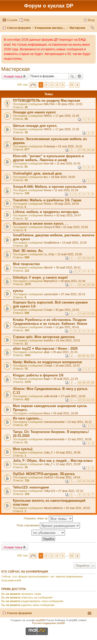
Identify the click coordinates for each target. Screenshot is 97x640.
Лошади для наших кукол (34, 112)
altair (47, 352)
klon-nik (49, 163)
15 (92, 400)
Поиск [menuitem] (92, 28)
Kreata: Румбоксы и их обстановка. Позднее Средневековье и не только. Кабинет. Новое (50, 322)
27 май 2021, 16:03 (73, 396)
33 (79, 285)
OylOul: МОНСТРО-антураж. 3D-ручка (43, 474)
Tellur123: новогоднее (31, 487)
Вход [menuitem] (91, 20)
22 (79, 481)
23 (84, 481)
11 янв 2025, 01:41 (68, 163)
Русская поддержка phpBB (48, 623)
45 (88, 382)
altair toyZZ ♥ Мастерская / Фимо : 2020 (45, 348)
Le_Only (49, 254)
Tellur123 (49, 490)
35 (88, 285)
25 (92, 481)
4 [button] (57, 84)
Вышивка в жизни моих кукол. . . (40, 223)
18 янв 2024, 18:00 (63, 176)
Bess (47, 413)
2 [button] (46, 84)
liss (46, 176)
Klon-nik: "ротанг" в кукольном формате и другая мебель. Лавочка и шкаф (48, 158)
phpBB (40, 620)
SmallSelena (51, 242)
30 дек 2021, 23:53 (67, 309)
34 (84, 285)
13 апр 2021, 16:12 (80, 421)
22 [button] (71, 84)
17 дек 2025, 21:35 (67, 129)
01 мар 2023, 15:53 (75, 227)
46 (92, 382)
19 (88, 258)
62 (92, 356)
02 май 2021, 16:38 (65, 413)
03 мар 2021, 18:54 (68, 477)
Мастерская (15, 69)
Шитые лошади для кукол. (35, 126)
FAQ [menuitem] (26, 20)
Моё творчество (26, 264)
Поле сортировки (28, 525)
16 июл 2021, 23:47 (67, 365)
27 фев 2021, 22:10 (70, 490)
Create (48, 309)
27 (79, 150)
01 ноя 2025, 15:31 (70, 146)
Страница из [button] (33, 85)
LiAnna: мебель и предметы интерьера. (46, 212)
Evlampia (49, 146)
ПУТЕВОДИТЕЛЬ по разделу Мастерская (46, 100)
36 (92, 285)
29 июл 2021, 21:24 (65, 352)
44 (84, 382)
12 (79, 400)
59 (79, 356)
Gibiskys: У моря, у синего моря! (40, 277)
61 (88, 356)
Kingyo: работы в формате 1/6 (38, 375)
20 (92, 258)
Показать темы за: (36, 518)
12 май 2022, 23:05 (69, 254)
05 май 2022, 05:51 (68, 267)
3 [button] (52, 84)
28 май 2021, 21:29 (65, 378)
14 (88, 400)
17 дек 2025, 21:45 (67, 115)
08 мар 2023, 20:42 (66, 203)
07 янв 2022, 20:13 (73, 294)
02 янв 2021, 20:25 (78, 508)
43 (79, 382)
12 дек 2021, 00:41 (67, 327)
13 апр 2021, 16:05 (80, 439)
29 (88, 150)
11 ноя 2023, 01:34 (66, 190)
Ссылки (12, 20)
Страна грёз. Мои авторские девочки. (44, 337)
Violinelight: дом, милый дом (37, 173)
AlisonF (48, 267)
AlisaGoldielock (53, 508)
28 (84, 150)
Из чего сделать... (27, 418)
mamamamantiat (54, 421)
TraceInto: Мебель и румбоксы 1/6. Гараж (47, 200)
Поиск (72, 76)
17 (79, 258)
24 (88, 481)
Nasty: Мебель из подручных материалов (47, 362)
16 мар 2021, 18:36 (68, 452)
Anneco (48, 215)
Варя (47, 378)
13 (84, 400)
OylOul (48, 477)
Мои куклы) (22, 449)
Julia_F (48, 452)
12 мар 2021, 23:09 (68, 464)
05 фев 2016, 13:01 (70, 104)
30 (92, 150)
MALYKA (49, 104)
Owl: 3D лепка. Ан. (28, 251)
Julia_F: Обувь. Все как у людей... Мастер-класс (53, 461)
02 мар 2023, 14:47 (68, 215)
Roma (47, 190)
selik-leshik (51, 396)
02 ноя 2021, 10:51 (68, 340)
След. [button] (77, 85)
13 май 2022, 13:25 (74, 242)
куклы (18, 291)
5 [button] (62, 84)
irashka (48, 340)
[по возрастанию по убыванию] (48, 532)
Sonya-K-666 (52, 227)
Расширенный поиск (79, 76)
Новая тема (13, 76)
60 (84, 356)
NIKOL (48, 115)
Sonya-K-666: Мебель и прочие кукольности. (50, 187)
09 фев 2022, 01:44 (73, 281)
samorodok (51, 294)
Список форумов (19, 613)
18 (84, 258)
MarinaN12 (50, 281)
